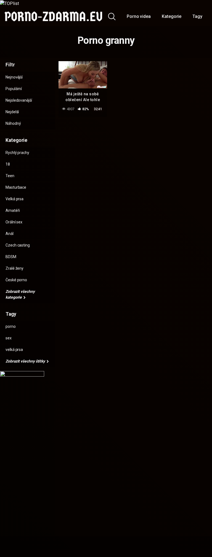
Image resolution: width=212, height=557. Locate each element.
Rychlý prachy (17, 152)
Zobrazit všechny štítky (26, 361)
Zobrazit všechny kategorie (20, 294)
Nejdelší (12, 112)
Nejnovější (14, 77)
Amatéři (13, 210)
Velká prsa (14, 199)
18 (8, 164)
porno (11, 326)
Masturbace (16, 187)
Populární (14, 88)
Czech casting (18, 245)
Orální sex (14, 222)
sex (9, 338)
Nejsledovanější (19, 100)
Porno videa (139, 16)
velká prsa (14, 349)
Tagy (197, 16)
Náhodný (13, 123)
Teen (10, 176)
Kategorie (171, 16)
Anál (10, 233)
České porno (16, 280)
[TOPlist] (9, 3)
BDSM (11, 257)
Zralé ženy (14, 268)
